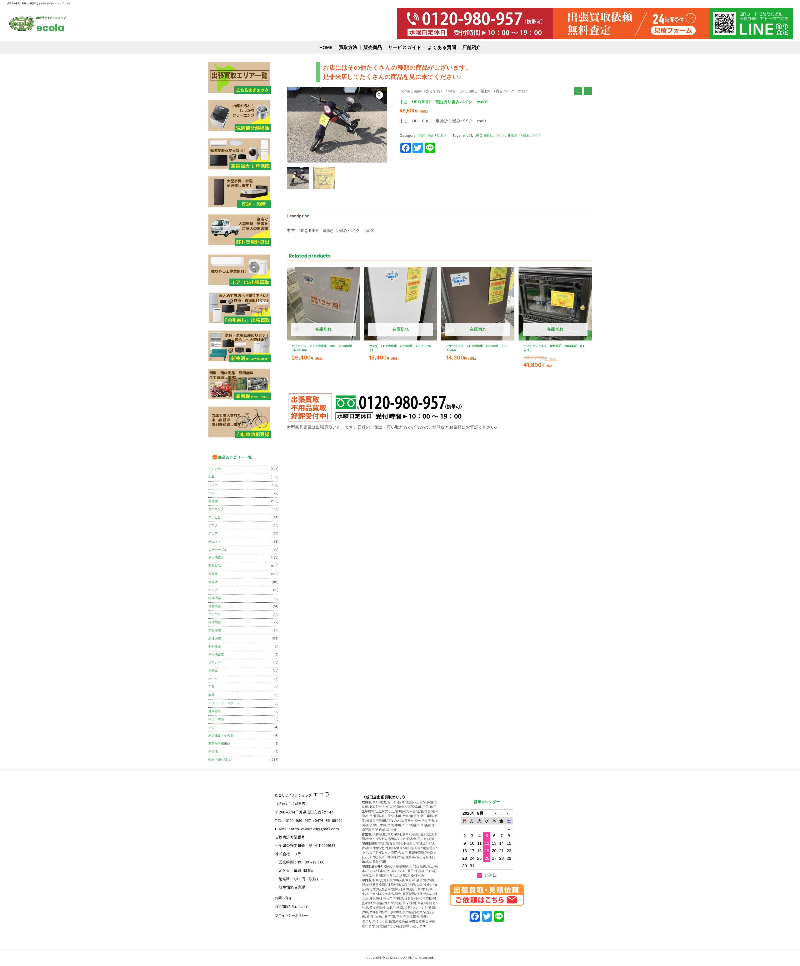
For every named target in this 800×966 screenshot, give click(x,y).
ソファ (213, 485)
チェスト (214, 541)
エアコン (214, 614)
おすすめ (214, 469)
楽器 (211, 695)
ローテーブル (217, 550)
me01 (467, 135)
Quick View (323, 336)
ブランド (214, 662)
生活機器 (214, 622)
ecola (50, 28)
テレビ (213, 590)
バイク (213, 679)
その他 (213, 751)
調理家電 (214, 638)
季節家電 (214, 630)
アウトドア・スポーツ (224, 703)
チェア (213, 533)
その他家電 (216, 654)
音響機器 (214, 606)
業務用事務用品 (219, 743)
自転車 (213, 671)
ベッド (213, 493)
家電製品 (214, 566)
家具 (211, 477)
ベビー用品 (216, 719)
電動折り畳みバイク (524, 135)
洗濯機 (213, 582)
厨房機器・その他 (220, 735)
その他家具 (216, 557)
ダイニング (216, 509)
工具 (211, 687)
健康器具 (214, 711)
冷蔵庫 (213, 574)
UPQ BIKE (483, 135)
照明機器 (214, 646)
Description (298, 215)
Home (405, 91)
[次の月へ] (508, 813)
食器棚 (213, 501)
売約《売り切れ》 (220, 759)
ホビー (213, 727)
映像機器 (214, 598)
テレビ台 (214, 517)
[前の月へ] (494, 813)
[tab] (298, 216)
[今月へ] (501, 813)
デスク (213, 525)
